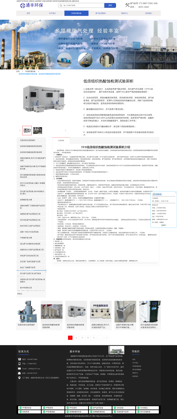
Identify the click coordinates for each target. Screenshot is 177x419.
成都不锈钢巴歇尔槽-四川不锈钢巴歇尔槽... (33, 167)
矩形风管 (25, 412)
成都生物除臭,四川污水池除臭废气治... (100, 326)
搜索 (110, 5)
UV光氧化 (144, 408)
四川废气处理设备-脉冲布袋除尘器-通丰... (32, 192)
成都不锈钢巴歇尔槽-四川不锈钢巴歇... (125, 326)
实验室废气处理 (122, 412)
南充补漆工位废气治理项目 (30, 226)
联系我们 (148, 13)
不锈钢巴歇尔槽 (26, 238)
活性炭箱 (120, 408)
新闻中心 (124, 13)
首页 (28, 13)
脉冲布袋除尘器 (26, 288)
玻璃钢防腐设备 (99, 412)
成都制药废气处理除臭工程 (30, 214)
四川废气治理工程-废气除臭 (30, 273)
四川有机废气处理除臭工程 (30, 220)
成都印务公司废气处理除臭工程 (32, 250)
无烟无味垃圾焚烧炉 (27, 140)
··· (100, 338)
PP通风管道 (26, 408)
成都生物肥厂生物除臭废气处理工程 (32, 207)
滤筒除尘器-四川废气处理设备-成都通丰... (32, 280)
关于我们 (52, 13)
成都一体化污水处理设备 (29, 232)
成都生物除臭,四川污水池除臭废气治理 (33, 159)
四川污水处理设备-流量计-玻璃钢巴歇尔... (32, 184)
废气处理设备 (98, 408)
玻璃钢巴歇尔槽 (26, 200)
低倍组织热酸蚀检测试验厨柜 (31, 146)
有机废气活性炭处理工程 (29, 256)
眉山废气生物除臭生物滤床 (30, 244)
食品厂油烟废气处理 (27, 267)
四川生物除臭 (145, 412)
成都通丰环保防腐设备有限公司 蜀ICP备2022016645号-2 (88, 416)
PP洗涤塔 (73, 408)
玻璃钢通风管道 (75, 412)
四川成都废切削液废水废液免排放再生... (149, 326)
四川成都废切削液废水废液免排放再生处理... (32, 176)
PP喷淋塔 (49, 408)
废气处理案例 (100, 13)
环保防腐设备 (76, 13)
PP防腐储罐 (50, 412)
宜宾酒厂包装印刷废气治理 (30, 261)
